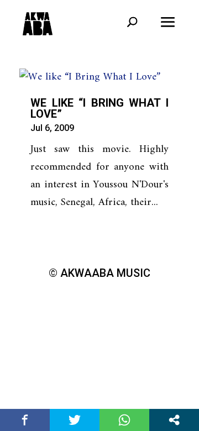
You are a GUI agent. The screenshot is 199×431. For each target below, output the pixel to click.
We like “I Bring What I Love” (99, 108)
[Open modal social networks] (174, 420)
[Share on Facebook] (25, 420)
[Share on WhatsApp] (124, 420)
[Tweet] (75, 420)
